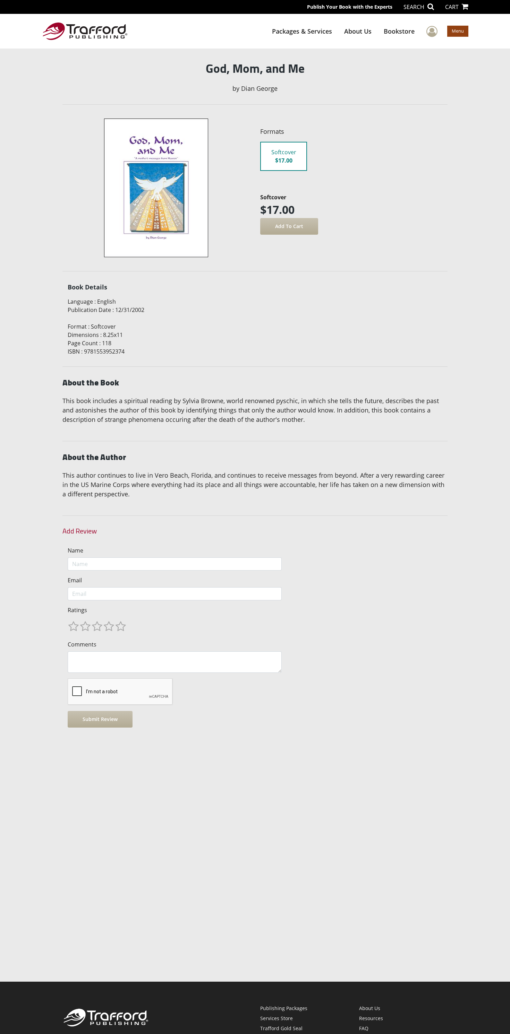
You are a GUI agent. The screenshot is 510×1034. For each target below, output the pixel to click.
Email (75, 580)
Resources (371, 1018)
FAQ (363, 1028)
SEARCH (414, 7)
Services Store (276, 1018)
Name (75, 550)
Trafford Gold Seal (281, 1028)
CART (452, 7)
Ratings (77, 610)
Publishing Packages (283, 1008)
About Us (358, 31)
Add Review (79, 531)
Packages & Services (302, 31)
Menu (458, 31)
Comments (82, 644)
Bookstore (399, 31)
